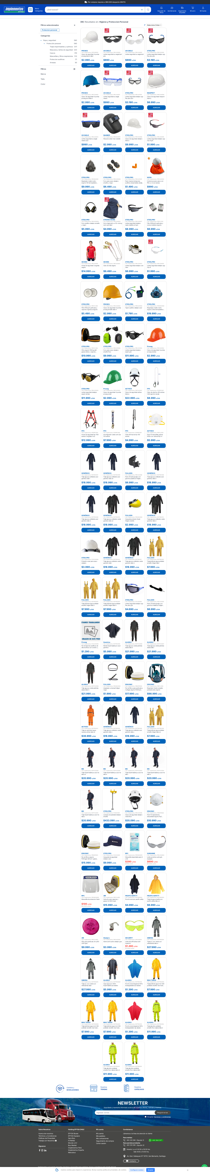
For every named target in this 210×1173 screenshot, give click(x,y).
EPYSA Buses (73, 1133)
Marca (43, 74)
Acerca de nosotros (45, 1133)
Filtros (43, 69)
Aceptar (150, 1170)
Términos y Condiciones (47, 1136)
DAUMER (106, 135)
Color (43, 84)
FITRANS (71, 1141)
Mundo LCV (72, 1143)
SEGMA (84, 262)
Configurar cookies (136, 1170)
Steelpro (106, 938)
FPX (148, 389)
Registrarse (162, 1112)
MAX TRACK (151, 980)
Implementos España (76, 1150)
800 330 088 (131, 1140)
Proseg (149, 346)
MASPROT (151, 93)
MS (82, 769)
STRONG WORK (109, 220)
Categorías (45, 36)
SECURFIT (129, 938)
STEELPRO (151, 51)
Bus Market (72, 1145)
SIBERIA (150, 938)
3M (104, 896)
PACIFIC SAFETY (131, 896)
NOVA (149, 177)
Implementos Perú (75, 1148)
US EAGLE (107, 51)
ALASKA (128, 642)
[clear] (142, 10)
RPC (126, 853)
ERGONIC (128, 684)
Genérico (106, 642)
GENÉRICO (85, 473)
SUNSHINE (151, 853)
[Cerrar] (187, 1169)
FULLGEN (128, 473)
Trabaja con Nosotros (46, 1141)
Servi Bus (71, 1138)
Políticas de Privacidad (46, 1138)
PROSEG (84, 51)
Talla (43, 79)
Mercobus (72, 1152)
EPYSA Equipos (74, 1136)
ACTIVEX (128, 389)
